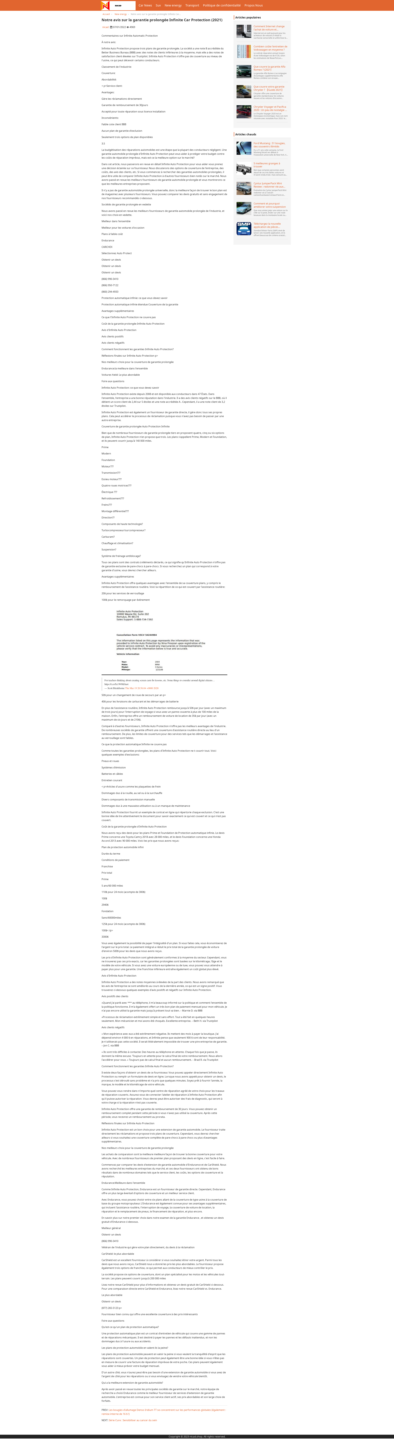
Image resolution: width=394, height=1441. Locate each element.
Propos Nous (254, 5)
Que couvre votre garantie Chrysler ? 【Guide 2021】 (269, 88)
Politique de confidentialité (222, 5)
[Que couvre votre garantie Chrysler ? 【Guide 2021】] (244, 91)
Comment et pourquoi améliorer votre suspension (270, 205)
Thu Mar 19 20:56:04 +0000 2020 (142, 688)
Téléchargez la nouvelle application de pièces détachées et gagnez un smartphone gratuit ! (267, 225)
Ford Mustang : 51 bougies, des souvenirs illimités (269, 145)
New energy (173, 5)
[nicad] (118, 5)
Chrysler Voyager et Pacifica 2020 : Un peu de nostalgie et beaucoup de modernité (270, 108)
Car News (145, 5)
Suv (158, 5)
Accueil (106, 14)
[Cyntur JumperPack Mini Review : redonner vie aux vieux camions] (244, 188)
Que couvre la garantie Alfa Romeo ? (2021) (269, 68)
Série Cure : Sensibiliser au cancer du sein (133, 1420)
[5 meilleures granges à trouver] (244, 168)
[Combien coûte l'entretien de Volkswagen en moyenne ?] (244, 51)
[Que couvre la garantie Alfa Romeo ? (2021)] (244, 71)
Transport (192, 5)
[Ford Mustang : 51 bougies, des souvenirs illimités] (244, 148)
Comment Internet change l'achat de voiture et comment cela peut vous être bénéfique (271, 28)
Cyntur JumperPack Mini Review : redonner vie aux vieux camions (268, 185)
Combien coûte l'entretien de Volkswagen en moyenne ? (270, 48)
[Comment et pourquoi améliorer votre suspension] (244, 208)
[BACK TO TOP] (390, 1437)
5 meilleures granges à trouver (267, 165)
